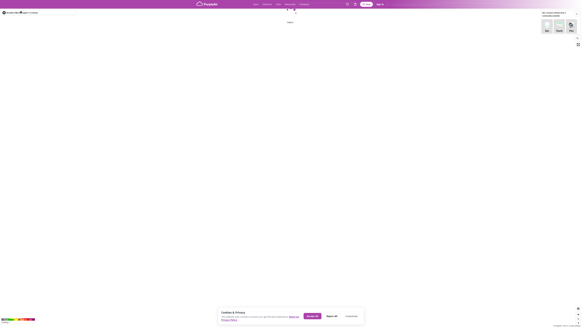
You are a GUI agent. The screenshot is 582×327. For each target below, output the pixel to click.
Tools (278, 4)
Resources (290, 4)
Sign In (380, 4)
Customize (352, 316)
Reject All (331, 316)
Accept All (312, 316)
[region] (291, 168)
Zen (547, 30)
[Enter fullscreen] (578, 44)
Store (256, 4)
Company (304, 4)
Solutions (267, 4)
